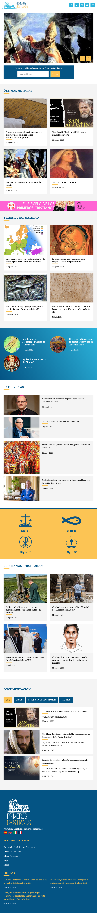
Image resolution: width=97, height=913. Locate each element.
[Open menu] (92, 5)
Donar (6, 864)
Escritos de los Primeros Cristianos (19, 847)
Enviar (55, 74)
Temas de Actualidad (13, 851)
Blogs (6, 860)
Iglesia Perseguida (12, 856)
